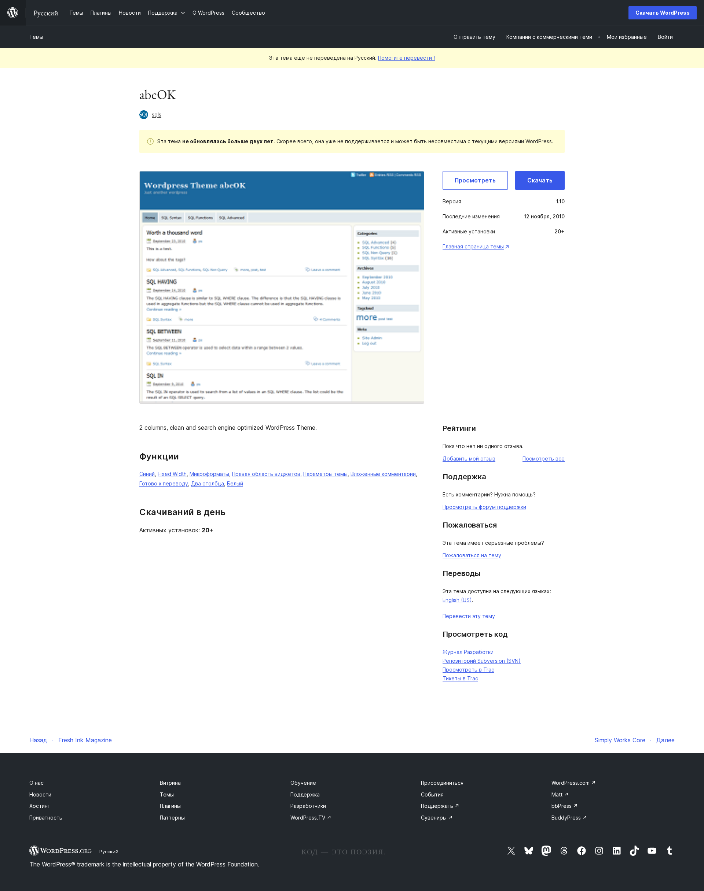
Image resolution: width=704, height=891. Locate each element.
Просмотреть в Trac (468, 669)
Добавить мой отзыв (469, 458)
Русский (108, 851)
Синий (147, 474)
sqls (156, 114)
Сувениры (437, 817)
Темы (36, 37)
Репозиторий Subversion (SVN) (482, 661)
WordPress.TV (310, 817)
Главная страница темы (473, 246)
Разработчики (308, 806)
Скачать (540, 180)
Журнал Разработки (468, 652)
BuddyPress (569, 817)
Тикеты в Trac (460, 678)
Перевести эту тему (469, 616)
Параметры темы (325, 474)
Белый (235, 483)
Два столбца (207, 483)
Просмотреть (475, 180)
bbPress (564, 806)
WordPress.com (573, 783)
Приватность (45, 817)
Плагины (170, 806)
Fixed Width (172, 474)
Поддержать (440, 806)
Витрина (170, 783)
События (432, 794)
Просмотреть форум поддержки (484, 507)
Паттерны (172, 817)
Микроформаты (209, 474)
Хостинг (39, 806)
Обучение (303, 783)
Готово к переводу (163, 483)
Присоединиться (442, 783)
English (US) (457, 600)
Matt (560, 794)
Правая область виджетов (266, 474)
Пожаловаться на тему (472, 555)
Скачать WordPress (662, 13)
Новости (40, 794)
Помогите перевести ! (406, 58)
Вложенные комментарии (383, 474)
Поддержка (305, 794)
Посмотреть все (543, 458)
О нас (36, 783)
